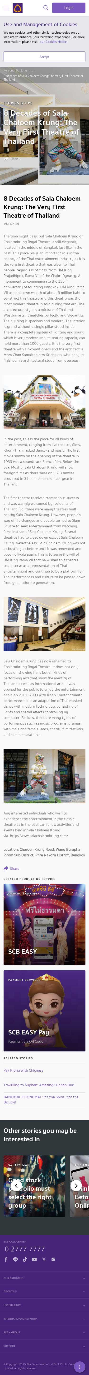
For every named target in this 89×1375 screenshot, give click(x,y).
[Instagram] (53, 1258)
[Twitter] (44, 1258)
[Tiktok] (25, 1258)
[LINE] (15, 1258)
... (32, 70)
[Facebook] (6, 1258)
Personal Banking (15, 70)
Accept (44, 56)
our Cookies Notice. (53, 41)
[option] (34, 1186)
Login (69, 7)
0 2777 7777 (25, 1248)
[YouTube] (34, 1258)
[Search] (46, 8)
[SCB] (18, 8)
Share (15, 158)
